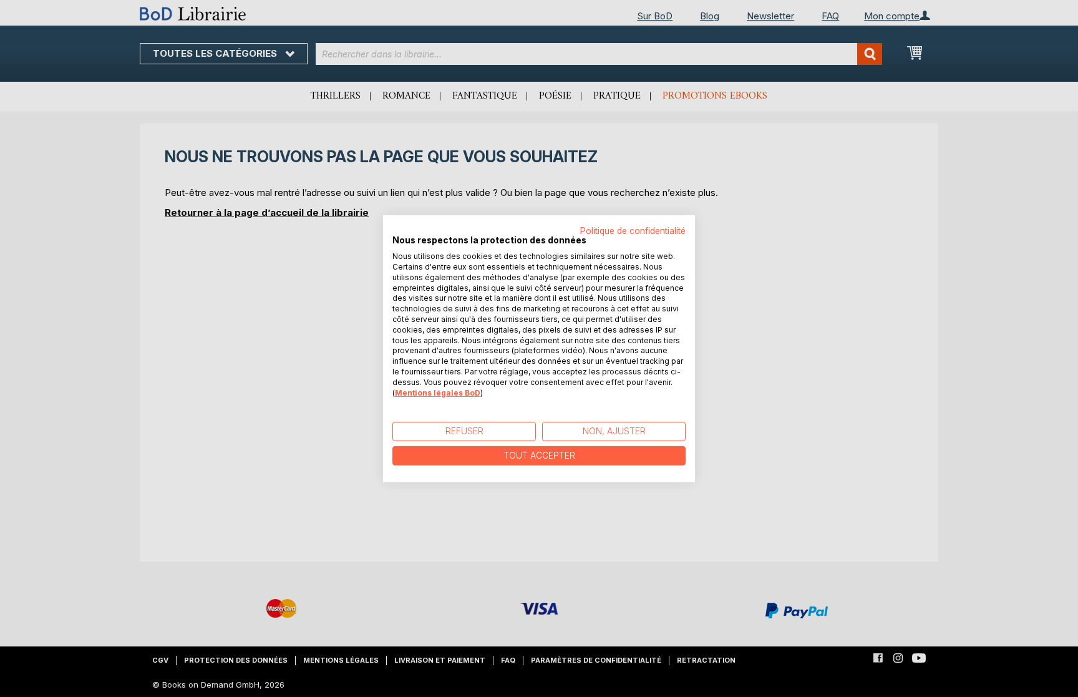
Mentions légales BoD (437, 392)
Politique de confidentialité (633, 230)
